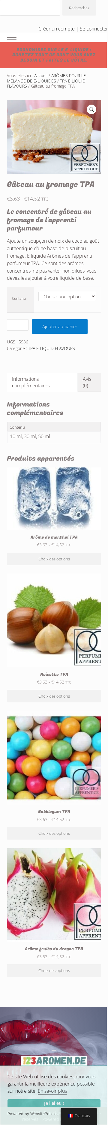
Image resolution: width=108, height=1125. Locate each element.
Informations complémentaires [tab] (31, 382)
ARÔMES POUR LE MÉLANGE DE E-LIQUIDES (46, 78)
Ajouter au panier (59, 326)
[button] (91, 109)
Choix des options (54, 559)
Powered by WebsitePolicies (33, 1114)
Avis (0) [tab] (87, 382)
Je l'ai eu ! (54, 1103)
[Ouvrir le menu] (54, 1051)
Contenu (19, 298)
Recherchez (79, 7)
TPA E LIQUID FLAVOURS (51, 348)
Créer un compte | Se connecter (73, 28)
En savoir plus (52, 1091)
